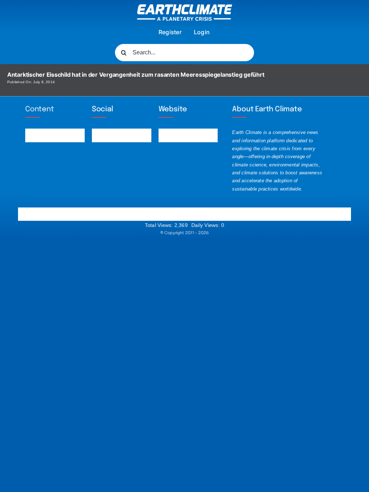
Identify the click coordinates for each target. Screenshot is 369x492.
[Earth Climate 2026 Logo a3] (184, 7)
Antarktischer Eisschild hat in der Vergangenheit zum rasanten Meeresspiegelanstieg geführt (135, 74)
